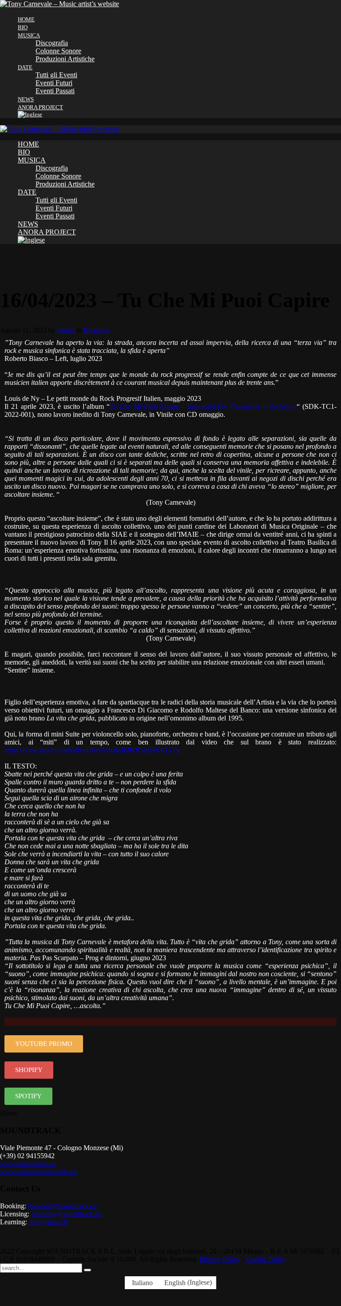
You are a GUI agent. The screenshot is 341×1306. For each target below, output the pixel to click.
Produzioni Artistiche (65, 59)
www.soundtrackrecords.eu (38, 1171)
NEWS (26, 99)
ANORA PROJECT (40, 107)
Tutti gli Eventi (56, 75)
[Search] (87, 1270)
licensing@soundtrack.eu (66, 1214)
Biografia (96, 330)
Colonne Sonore (58, 51)
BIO (23, 27)
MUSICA (29, 35)
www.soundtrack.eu (28, 1163)
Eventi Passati (55, 91)
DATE (25, 67)
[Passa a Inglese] (179, 114)
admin (66, 330)
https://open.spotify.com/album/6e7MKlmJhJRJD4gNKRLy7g (92, 750)
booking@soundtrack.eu (62, 1206)
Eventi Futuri (54, 83)
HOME (26, 19)
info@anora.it (48, 1222)
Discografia (52, 43)
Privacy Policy (219, 1259)
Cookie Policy (266, 1259)
